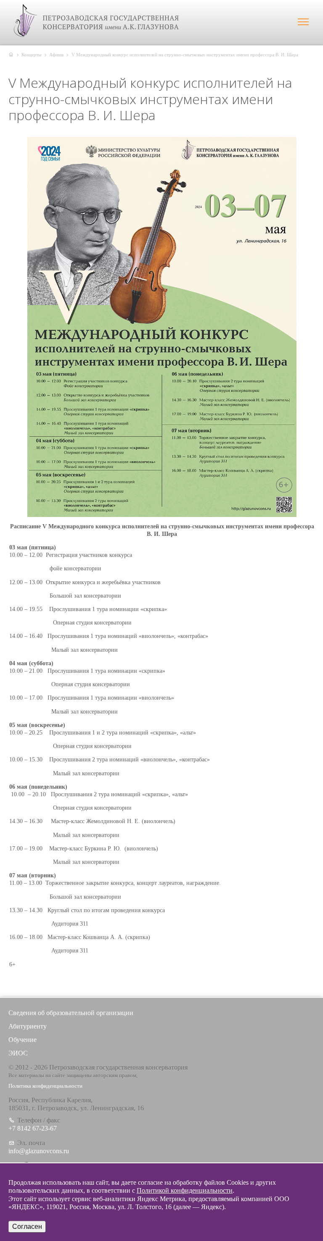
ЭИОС (18, 1053)
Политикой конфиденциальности (185, 1190)
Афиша (56, 54)
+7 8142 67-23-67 (32, 1128)
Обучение (22, 1039)
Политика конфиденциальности (45, 1086)
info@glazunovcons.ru (38, 1150)
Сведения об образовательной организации (70, 1012)
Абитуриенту (27, 1026)
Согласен (27, 1226)
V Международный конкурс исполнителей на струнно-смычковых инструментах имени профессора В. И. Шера (184, 54)
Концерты (31, 54)
